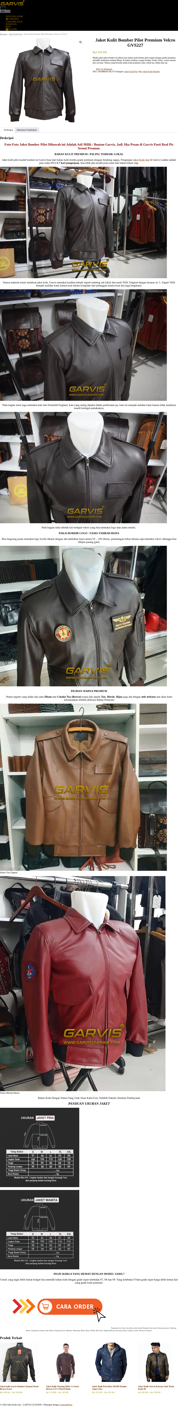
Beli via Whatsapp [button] (104, 69)
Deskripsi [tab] (8, 130)
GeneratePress (66, 1404)
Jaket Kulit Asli (141, 159)
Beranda (3, 34)
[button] (80, 42)
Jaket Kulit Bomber (151, 71)
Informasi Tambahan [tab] (27, 130)
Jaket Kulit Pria (15, 34)
